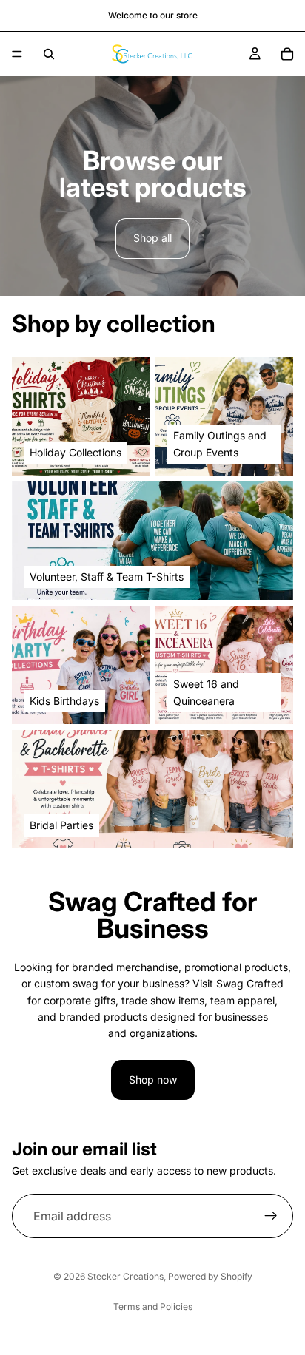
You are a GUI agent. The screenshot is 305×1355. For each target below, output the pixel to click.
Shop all (152, 238)
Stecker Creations (125, 1276)
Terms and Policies (152, 1306)
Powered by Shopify (210, 1276)
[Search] (49, 54)
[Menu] (17, 54)
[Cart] (287, 54)
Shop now (153, 1079)
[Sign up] (270, 1215)
